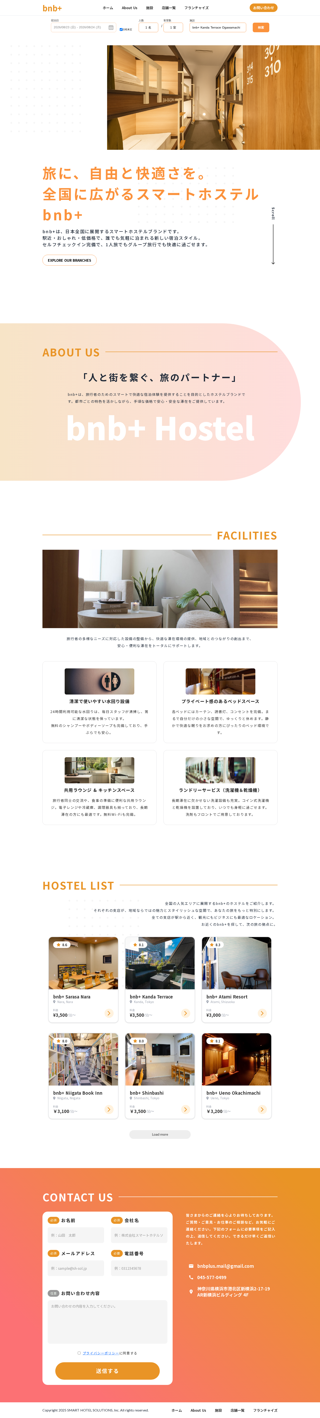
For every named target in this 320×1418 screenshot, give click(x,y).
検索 (261, 27)
